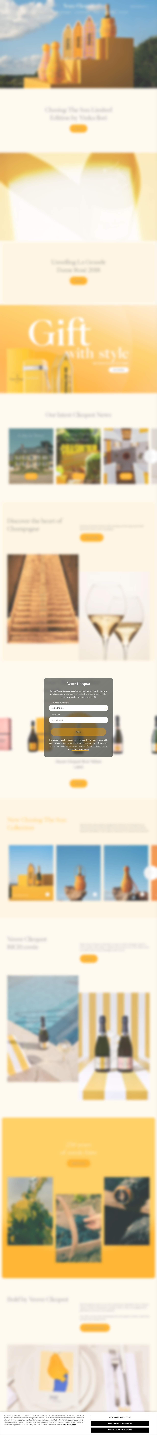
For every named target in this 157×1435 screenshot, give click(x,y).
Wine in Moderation (80, 749)
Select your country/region (60, 702)
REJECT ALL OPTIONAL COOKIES (120, 1424)
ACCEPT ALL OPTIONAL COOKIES (120, 1430)
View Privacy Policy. (70, 1425)
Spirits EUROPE (94, 746)
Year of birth (56, 714)
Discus (105, 746)
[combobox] (78, 708)
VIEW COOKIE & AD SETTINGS (120, 1417)
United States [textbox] (58, 708)
